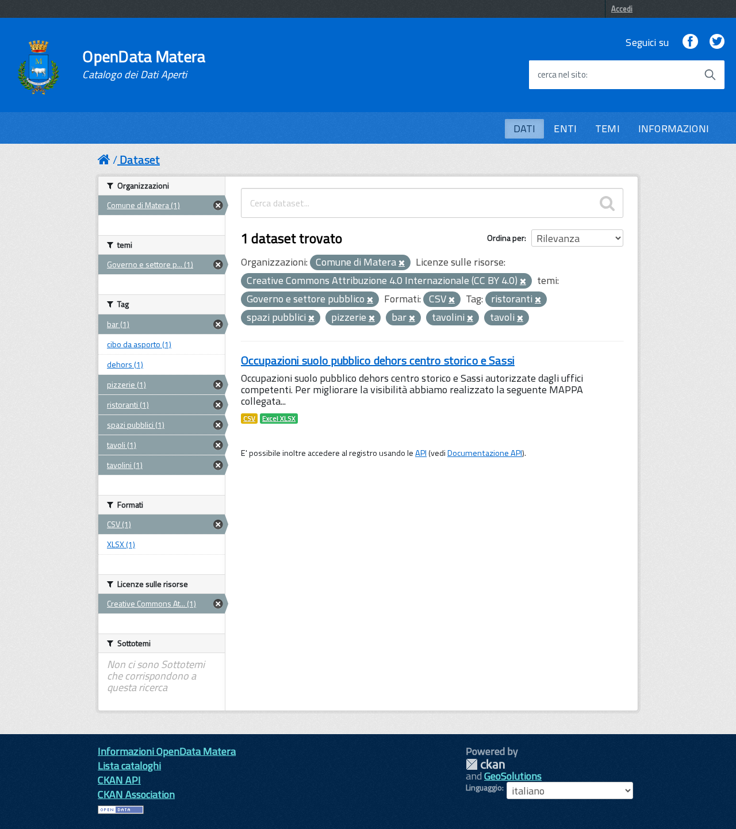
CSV (249, 418)
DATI (524, 128)
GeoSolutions (513, 776)
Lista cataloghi (129, 765)
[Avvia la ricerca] (710, 74)
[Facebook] (690, 42)
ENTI (565, 128)
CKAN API (119, 780)
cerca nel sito (562, 74)
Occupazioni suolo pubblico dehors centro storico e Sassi (378, 360)
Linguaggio (484, 787)
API (421, 453)
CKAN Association (136, 794)
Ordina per (505, 238)
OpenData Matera (143, 64)
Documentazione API (484, 453)
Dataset (140, 159)
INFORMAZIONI (673, 128)
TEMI (607, 128)
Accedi (621, 8)
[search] (607, 203)
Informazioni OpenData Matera (167, 751)
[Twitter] (717, 42)
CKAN (485, 764)
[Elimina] (401, 263)
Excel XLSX (279, 418)
